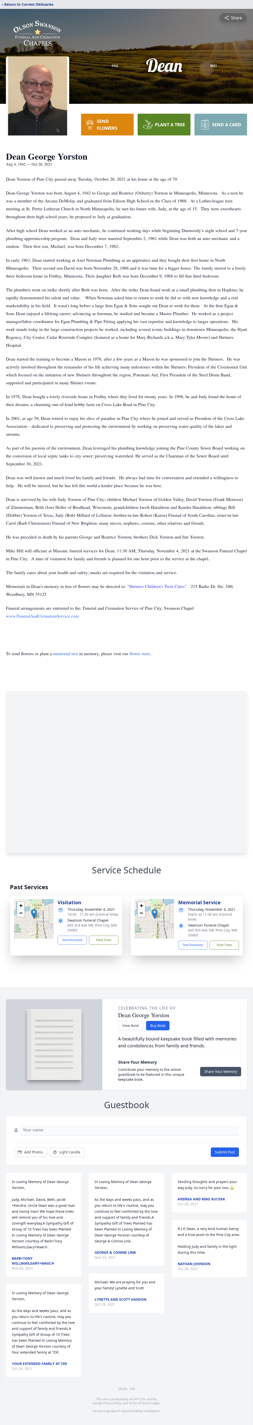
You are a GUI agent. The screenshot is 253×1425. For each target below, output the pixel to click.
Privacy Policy (112, 1403)
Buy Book (157, 1025)
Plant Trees (103, 940)
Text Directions (72, 940)
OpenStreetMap (132, 1411)
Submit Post (225, 1152)
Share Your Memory (220, 1071)
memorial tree (65, 653)
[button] (34, 914)
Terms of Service (139, 1403)
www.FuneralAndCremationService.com (42, 616)
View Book (130, 1025)
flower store (139, 653)
